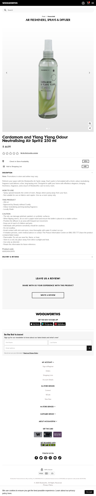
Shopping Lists (48, 375)
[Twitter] (41, 458)
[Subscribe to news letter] (89, 348)
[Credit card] (47, 434)
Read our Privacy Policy (31, 353)
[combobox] (50, 10)
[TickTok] (59, 458)
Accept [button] (89, 492)
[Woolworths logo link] (10, 3)
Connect (48, 390)
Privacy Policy (48, 485)
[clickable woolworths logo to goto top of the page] (48, 314)
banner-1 (49, 128)
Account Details (48, 380)
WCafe (48, 395)
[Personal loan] (57, 434)
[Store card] (38, 434)
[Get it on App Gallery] (60, 324)
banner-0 (47, 128)
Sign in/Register (48, 366)
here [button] (9, 493)
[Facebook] (36, 458)
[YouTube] (55, 458)
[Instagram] (50, 458)
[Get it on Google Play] (47, 324)
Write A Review (48, 295)
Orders (48, 371)
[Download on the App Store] (35, 324)
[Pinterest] (45, 458)
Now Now (48, 399)
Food (43, 16)
